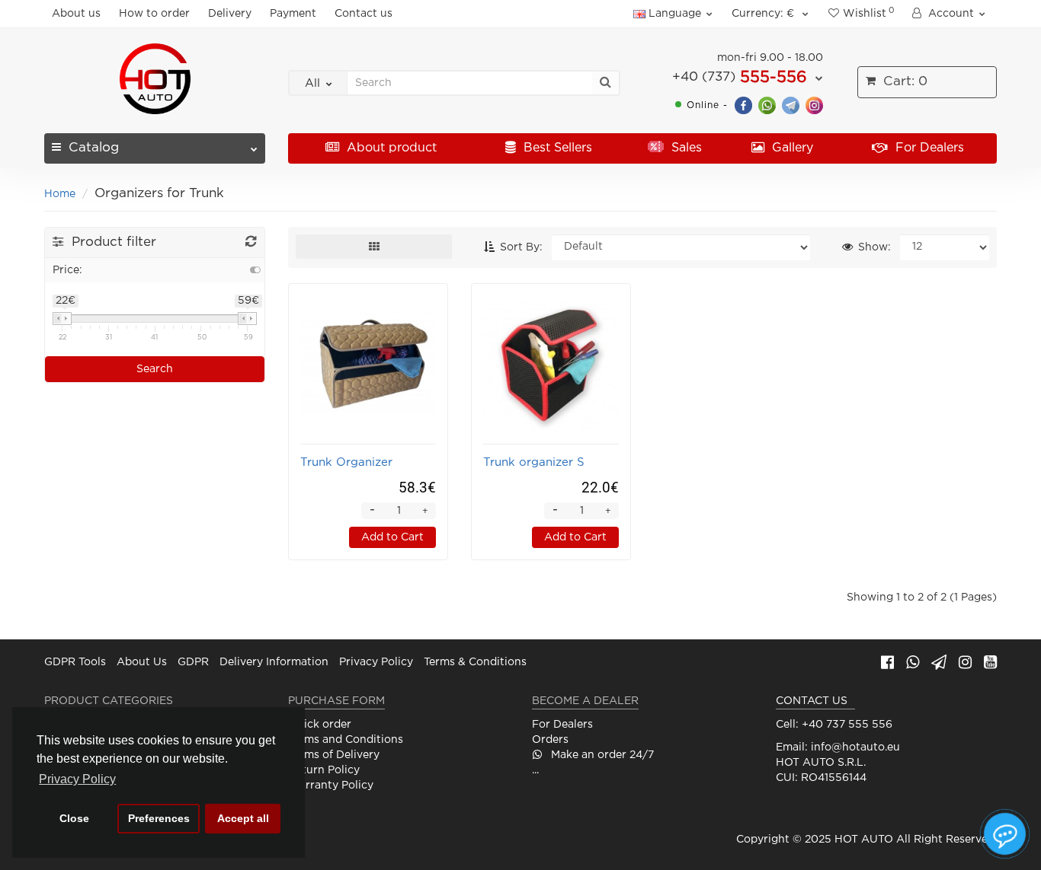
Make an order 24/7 (601, 755)
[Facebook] (743, 105)
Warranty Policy (330, 785)
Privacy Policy (376, 662)
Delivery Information (273, 662)
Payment (293, 13)
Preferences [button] (159, 818)
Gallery (790, 148)
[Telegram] (790, 105)
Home (59, 194)
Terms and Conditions (345, 739)
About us (76, 13)
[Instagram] (814, 105)
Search (154, 369)
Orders (550, 739)
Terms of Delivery (334, 755)
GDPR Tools (75, 662)
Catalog (94, 148)
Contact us (363, 13)
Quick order (319, 724)
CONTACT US (811, 701)
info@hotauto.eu (855, 747)
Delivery (229, 13)
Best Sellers (556, 148)
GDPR (193, 662)
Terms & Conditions (475, 662)
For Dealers (928, 148)
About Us (142, 662)
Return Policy (324, 770)
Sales (685, 148)
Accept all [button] (243, 818)
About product (390, 148)
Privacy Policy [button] (77, 779)
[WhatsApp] (767, 105)
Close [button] (74, 818)
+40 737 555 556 (847, 724)
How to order (154, 13)
